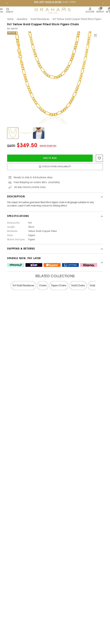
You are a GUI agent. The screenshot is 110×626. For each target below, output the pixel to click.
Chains (43, 285)
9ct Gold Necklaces (23, 285)
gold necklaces (40, 19)
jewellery (22, 19)
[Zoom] (95, 35)
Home (10, 19)
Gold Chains (78, 285)
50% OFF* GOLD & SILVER (47, 2)
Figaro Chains (58, 285)
